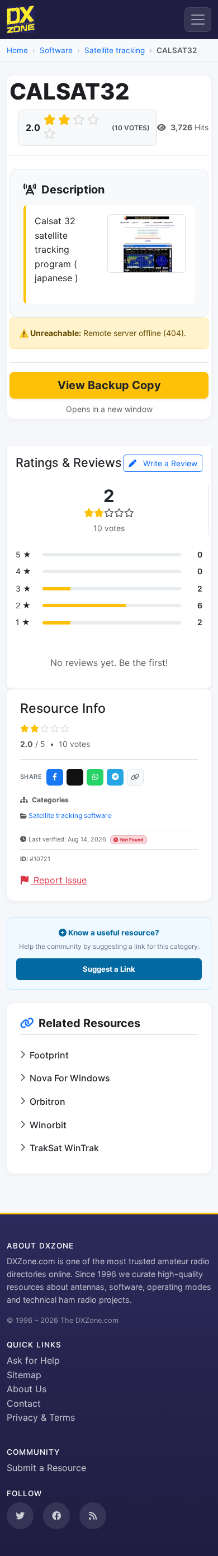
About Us (26, 1388)
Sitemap (24, 1374)
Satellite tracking (114, 50)
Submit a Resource (46, 1467)
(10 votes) (131, 128)
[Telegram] (115, 777)
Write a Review (169, 463)
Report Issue (59, 880)
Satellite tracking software (70, 815)
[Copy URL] (135, 777)
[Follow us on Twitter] (20, 1515)
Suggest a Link (109, 968)
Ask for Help (33, 1360)
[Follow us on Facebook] (56, 1515)
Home (17, 50)
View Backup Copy (109, 385)
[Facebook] (54, 777)
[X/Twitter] (75, 777)
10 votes (74, 744)
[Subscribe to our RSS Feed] (92, 1515)
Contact (24, 1403)
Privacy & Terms (41, 1417)
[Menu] (197, 19)
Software (56, 50)
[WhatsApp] (95, 777)
